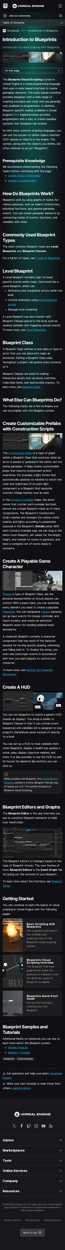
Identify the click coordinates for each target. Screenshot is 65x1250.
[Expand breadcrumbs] (24, 30)
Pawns (7, 594)
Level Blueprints (36, 329)
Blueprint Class (31, 387)
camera (45, 611)
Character (9, 611)
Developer (13, 30)
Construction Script (20, 453)
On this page (12, 70)
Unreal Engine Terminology (24, 175)
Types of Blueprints (48, 258)
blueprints (9, 1059)
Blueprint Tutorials (19, 1052)
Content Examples (22, 499)
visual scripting (25, 1059)
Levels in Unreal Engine (22, 180)
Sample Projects (18, 1047)
